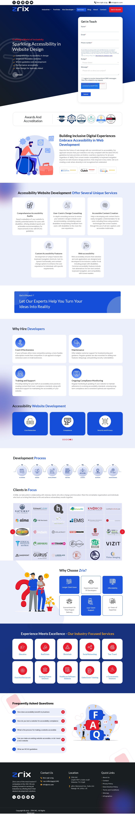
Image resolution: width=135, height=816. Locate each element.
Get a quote (115, 9)
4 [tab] (68, 439)
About (95, 10)
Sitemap (106, 793)
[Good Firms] (101, 119)
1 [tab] (63, 439)
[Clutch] (81, 119)
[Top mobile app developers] (71, 119)
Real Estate (45, 654)
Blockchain (67, 654)
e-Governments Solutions (112, 678)
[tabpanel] (30, 423)
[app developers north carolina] (61, 119)
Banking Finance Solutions (45, 678)
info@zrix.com (117, 3)
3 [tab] (66, 439)
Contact (103, 10)
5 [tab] (70, 439)
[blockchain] (67, 647)
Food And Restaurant (23, 677)
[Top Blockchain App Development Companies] (111, 119)
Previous (12, 531)
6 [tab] (72, 439)
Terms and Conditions (111, 790)
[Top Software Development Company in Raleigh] (91, 119)
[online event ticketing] (90, 671)
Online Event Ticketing (90, 677)
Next (122, 531)
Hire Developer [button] (68, 10)
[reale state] (45, 647)
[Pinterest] (27, 2)
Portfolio (56, 10)
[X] (14, 2)
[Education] (23, 647)
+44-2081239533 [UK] (51, 781)
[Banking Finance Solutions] (45, 669)
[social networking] (90, 647)
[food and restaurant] (23, 670)
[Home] (20, 8)
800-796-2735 (101, 3)
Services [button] (80, 10)
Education (22, 654)
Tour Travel (112, 654)
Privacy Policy (108, 784)
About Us (106, 777)
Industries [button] (46, 10)
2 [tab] (65, 439)
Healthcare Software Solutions (67, 678)
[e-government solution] (112, 669)
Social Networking (90, 654)
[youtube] (31, 2)
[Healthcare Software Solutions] (67, 669)
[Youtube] (32, 797)
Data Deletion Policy (110, 787)
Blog (89, 10)
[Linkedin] (23, 2)
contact (18, 75)
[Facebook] (18, 2)
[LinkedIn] (23, 797)
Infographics (107, 796)
